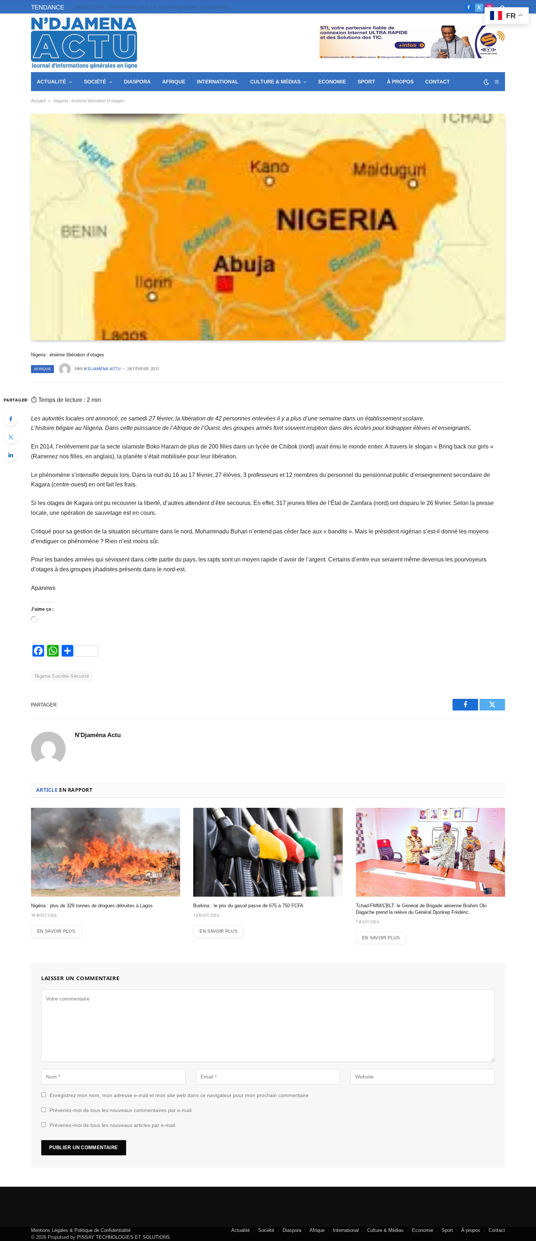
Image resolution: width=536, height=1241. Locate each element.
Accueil (38, 100)
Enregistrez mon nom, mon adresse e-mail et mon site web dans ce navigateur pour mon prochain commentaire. (180, 1095)
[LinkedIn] (11, 455)
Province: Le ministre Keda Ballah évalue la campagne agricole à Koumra (156, 6)
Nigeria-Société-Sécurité (62, 676)
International (217, 82)
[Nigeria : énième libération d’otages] (268, 227)
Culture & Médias (275, 82)
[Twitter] (11, 437)
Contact (437, 82)
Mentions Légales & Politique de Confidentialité (81, 1230)
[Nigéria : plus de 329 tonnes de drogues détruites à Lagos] (105, 852)
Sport (366, 82)
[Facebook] (11, 419)
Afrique (173, 82)
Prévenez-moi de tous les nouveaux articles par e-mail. (113, 1125)
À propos (400, 82)
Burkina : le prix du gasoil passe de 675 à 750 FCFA (248, 905)
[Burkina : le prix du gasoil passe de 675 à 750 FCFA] (267, 852)
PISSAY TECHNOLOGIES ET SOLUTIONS (123, 1237)
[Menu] (496, 81)
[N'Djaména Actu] (84, 43)
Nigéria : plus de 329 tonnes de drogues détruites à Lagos (92, 905)
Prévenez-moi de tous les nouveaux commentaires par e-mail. (121, 1110)
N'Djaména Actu (102, 369)
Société (95, 82)
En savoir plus (56, 931)
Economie (332, 82)
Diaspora (137, 82)
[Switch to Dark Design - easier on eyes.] (486, 82)
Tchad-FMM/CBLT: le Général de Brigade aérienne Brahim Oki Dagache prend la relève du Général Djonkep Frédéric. (421, 909)
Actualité (51, 82)
